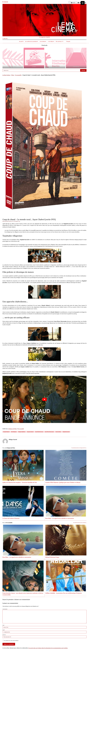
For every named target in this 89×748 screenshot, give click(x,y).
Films (12, 75)
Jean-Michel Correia (39, 431)
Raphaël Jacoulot (66, 431)
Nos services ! (59, 41)
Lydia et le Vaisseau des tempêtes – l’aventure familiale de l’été (20, 482)
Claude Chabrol (6, 431)
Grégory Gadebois (21, 431)
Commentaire (5, 609)
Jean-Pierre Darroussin (49, 431)
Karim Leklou (58, 431)
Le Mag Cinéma (6, 75)
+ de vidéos (50, 41)
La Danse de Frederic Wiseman (11, 518)
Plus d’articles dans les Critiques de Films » (78, 447)
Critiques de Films (12, 429)
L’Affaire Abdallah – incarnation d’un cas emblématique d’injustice (63, 593)
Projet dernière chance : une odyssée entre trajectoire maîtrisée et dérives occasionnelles (23, 594)
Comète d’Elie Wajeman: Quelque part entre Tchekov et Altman (62, 482)
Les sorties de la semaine (31, 41)
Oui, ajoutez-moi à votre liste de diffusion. (11, 640)
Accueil (21, 41)
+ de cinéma (42, 41)
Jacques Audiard (30, 431)
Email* (4, 629)
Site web (4, 634)
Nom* (3, 625)
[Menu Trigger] (83, 3)
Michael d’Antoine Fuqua (52, 557)
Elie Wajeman (13, 431)
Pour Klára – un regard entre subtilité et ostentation (59, 518)
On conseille (18, 75)
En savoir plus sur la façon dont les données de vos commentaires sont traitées (48, 648)
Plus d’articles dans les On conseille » (79, 522)
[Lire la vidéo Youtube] (45, 399)
